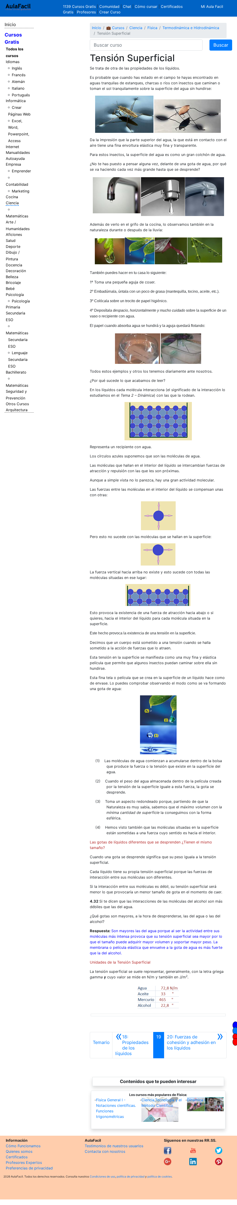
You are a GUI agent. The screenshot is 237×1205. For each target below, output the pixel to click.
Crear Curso (110, 12)
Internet (12, 146)
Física (152, 27)
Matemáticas (17, 216)
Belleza (12, 276)
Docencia (14, 265)
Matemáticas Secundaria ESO (17, 340)
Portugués (21, 95)
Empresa (13, 164)
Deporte (13, 246)
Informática (16, 100)
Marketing (20, 191)
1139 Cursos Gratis (80, 6)
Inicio (10, 24)
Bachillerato (16, 372)
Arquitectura (17, 410)
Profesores (86, 12)
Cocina (12, 197)
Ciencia (12, 203)
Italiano (18, 88)
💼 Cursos (115, 27)
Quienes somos (19, 1151)
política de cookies (159, 1176)
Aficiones (14, 234)
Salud (11, 240)
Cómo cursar (146, 6)
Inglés (17, 68)
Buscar (220, 45)
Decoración (16, 270)
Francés (18, 75)
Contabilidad (17, 184)
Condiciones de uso (102, 1176)
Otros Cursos (17, 404)
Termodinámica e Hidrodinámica (190, 27)
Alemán (18, 81)
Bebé (10, 288)
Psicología (15, 294)
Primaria (13, 307)
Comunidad (109, 6)
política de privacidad (130, 1176)
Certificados (17, 1157)
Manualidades (18, 152)
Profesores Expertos (24, 1162)
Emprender (21, 171)
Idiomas (12, 61)
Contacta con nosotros (105, 1151)
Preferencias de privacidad (29, 1168)
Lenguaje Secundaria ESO (18, 359)
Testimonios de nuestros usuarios (114, 1146)
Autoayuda (15, 158)
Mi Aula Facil (212, 6)
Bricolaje (13, 282)
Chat (127, 6)
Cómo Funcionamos (23, 1146)
